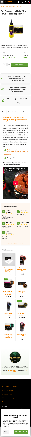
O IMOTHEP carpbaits (7, 390)
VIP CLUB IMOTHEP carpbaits (9, 386)
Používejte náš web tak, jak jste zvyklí (15, 416)
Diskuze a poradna (20, 111)
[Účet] (18, 2)
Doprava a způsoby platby (8, 401)
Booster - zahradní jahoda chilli (21, 269)
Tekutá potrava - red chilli (22, 335)
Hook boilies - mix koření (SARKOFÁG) (8, 293)
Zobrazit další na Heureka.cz (15, 243)
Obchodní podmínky (7, 394)
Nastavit (6, 431)
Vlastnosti (10, 111)
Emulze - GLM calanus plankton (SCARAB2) (8, 336)
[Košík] (25, 2)
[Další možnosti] (29, 2)
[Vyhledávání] (22, 2)
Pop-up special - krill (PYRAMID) (22, 314)
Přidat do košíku (19, 64)
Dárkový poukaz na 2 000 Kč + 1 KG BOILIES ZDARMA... (8, 270)
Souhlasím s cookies (21, 431)
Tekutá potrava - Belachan (8, 314)
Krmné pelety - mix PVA (22, 292)
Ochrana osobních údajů (8, 398)
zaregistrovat (11, 370)
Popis (3, 111)
